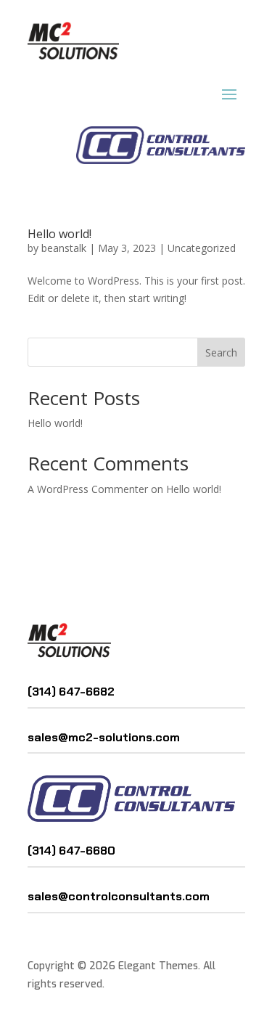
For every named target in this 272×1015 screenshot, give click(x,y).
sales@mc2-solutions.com (104, 737)
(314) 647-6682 (71, 691)
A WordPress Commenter (88, 489)
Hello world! (59, 234)
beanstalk (63, 248)
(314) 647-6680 (73, 850)
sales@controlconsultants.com (119, 896)
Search (221, 352)
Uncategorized (202, 248)
